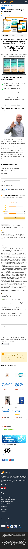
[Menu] (1, 1)
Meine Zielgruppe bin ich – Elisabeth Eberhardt (7, 384)
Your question (5, 173)
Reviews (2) (22, 35)
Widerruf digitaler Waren (6, 497)
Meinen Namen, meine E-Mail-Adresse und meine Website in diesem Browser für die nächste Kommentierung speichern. (13, 339)
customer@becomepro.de (19, 522)
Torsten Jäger (12, 455)
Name (3, 181)
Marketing (6, 5)
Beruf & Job (17, 381)
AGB (2, 495)
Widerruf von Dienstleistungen (8, 499)
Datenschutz (4, 509)
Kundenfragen (14, 35)
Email (3, 185)
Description (5, 35)
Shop (2, 5)
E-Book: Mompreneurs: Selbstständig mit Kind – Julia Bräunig (7, 410)
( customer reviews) (5, 15)
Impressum (3, 511)
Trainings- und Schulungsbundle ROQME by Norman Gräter (19, 385)
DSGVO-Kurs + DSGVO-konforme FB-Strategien (20, 410)
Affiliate (11, 5)
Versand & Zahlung (5, 503)
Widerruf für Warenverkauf (7, 501)
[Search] (22, 1)
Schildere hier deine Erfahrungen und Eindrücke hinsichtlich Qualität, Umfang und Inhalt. (12, 314)
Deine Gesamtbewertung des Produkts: (10, 309)
